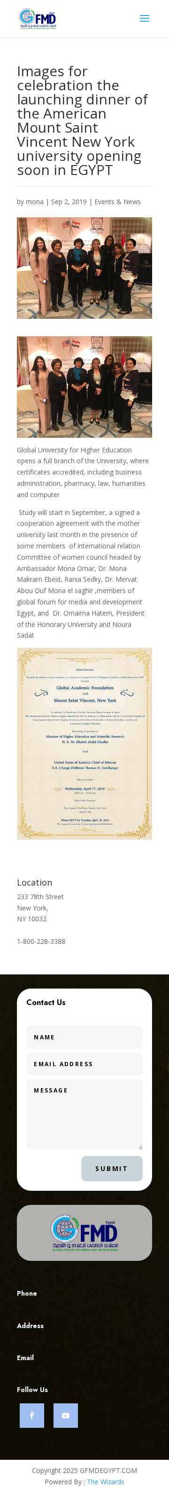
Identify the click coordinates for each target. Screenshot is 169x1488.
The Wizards (105, 1481)
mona (35, 201)
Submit (112, 1168)
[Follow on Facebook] (32, 1415)
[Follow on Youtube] (66, 1415)
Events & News (117, 201)
